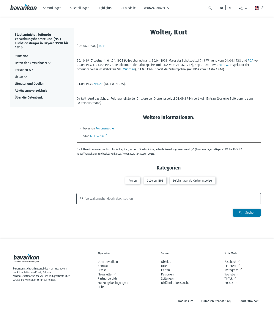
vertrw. (224, 65)
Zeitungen (167, 278)
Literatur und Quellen (29, 83)
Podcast (229, 283)
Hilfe (101, 287)
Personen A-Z (24, 70)
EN (229, 8)
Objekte (166, 262)
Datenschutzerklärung (215, 301)
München (129, 69)
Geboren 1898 (155, 180)
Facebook (230, 262)
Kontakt (103, 266)
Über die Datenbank (29, 97)
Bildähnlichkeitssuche (175, 283)
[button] (159, 7)
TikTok (228, 278)
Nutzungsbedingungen (112, 283)
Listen (19, 77)
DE (221, 8)
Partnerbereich (107, 278)
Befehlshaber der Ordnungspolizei (192, 180)
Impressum (185, 301)
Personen (167, 274)
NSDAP (98, 84)
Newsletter (105, 274)
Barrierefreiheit (249, 301)
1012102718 (96, 135)
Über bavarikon (108, 262)
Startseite (21, 56)
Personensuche (105, 128)
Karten (165, 270)
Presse (102, 270)
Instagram (231, 270)
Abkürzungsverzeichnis (31, 90)
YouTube (229, 274)
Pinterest (230, 266)
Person (133, 180)
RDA (250, 60)
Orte (164, 266)
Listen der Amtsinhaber (31, 63)
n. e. (102, 46)
